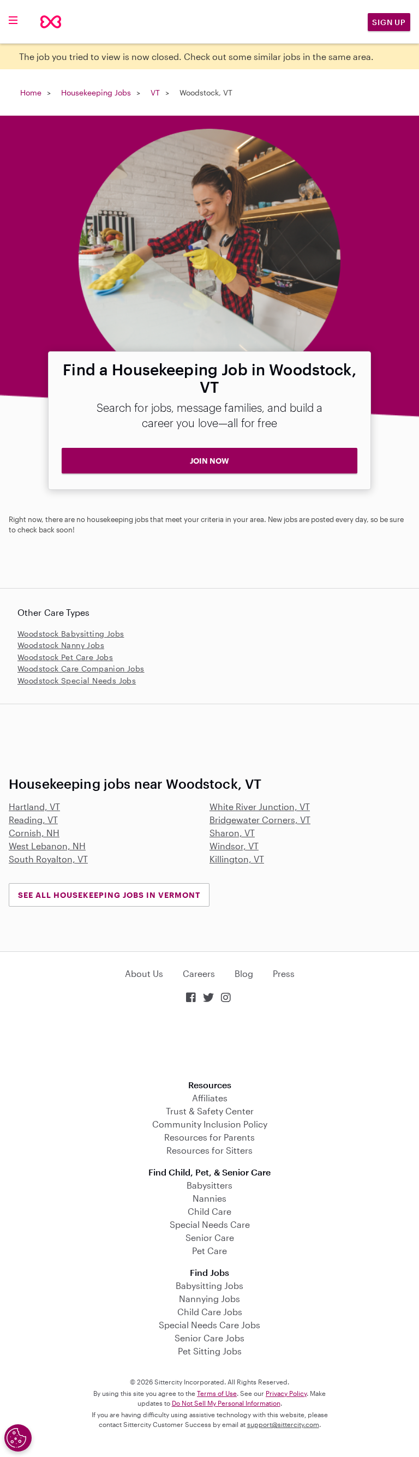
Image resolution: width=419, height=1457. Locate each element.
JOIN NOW (209, 460)
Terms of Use (217, 1393)
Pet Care (209, 1250)
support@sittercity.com (283, 1424)
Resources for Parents (209, 1137)
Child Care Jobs (209, 1311)
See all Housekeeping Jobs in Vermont (109, 895)
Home (30, 92)
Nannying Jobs (209, 1298)
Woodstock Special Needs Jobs (76, 680)
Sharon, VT (232, 833)
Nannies (209, 1198)
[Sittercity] (50, 21)
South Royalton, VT (48, 859)
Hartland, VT (34, 806)
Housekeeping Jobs (96, 92)
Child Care (209, 1211)
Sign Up (389, 22)
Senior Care (209, 1237)
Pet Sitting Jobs (210, 1351)
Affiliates (210, 1098)
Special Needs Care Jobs (209, 1325)
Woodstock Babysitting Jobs (70, 633)
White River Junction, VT (260, 806)
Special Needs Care (210, 1224)
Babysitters (209, 1185)
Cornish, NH (34, 833)
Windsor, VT (234, 846)
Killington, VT (237, 859)
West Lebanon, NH (47, 846)
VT (155, 92)
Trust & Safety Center (210, 1111)
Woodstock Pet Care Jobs (65, 657)
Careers (199, 973)
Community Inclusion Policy (209, 1124)
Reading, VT (33, 819)
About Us (144, 973)
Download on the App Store (209, 1042)
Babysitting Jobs (209, 1285)
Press (284, 973)
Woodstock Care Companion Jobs (81, 668)
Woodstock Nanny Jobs (60, 645)
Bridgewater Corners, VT (260, 819)
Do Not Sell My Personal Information (226, 1403)
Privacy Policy (286, 1393)
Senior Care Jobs (209, 1338)
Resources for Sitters (209, 1150)
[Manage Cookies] (18, 1438)
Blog (244, 973)
